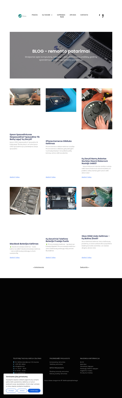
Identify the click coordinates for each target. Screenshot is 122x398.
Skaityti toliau (15, 177)
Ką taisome (46, 15)
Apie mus (73, 15)
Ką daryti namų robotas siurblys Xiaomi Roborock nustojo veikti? (95, 161)
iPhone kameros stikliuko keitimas (59, 142)
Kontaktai (84, 15)
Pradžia (35, 15)
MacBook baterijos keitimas (24, 243)
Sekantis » (84, 267)
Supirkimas (61, 15)
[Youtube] (103, 15)
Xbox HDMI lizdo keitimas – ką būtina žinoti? (96, 237)
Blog (62, 17)
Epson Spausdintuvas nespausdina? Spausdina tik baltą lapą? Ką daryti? (25, 137)
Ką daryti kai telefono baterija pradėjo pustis (57, 240)
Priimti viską (34, 390)
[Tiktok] (103, 16)
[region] (23, 384)
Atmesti (22, 390)
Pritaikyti (11, 390)
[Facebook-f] (99, 15)
